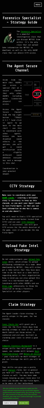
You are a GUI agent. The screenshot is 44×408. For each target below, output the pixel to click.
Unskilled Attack (10, 354)
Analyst (11, 370)
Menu (38, 5)
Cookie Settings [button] (10, 403)
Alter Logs (7, 286)
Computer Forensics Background (17, 346)
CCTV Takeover (28, 222)
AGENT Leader (8, 198)
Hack (37, 351)
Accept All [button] (24, 403)
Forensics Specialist (31, 31)
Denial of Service (32, 354)
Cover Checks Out (10, 324)
